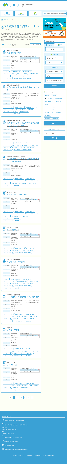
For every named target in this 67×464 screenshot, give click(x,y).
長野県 (6, 429)
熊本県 (12, 449)
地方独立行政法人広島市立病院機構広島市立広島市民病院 (23, 160)
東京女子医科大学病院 (16, 261)
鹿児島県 (23, 449)
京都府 (9, 437)
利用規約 (29, 455)
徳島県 (3, 445)
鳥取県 (3, 441)
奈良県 (16, 437)
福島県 (22, 420)
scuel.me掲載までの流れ (48, 455)
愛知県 (3, 433)
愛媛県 (9, 445)
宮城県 (12, 420)
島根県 (6, 441)
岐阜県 (6, 433)
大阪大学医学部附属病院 (17, 194)
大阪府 (3, 437)
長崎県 (9, 449)
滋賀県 (12, 437)
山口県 (16, 441)
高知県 (12, 445)
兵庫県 (6, 437)
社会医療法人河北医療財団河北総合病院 (23, 297)
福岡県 (3, 449)
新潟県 (3, 429)
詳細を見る (36, 56)
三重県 (12, 433)
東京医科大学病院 (14, 52)
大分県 (16, 449)
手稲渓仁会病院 (13, 364)
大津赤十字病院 (13, 330)
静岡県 (9, 433)
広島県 (12, 441)
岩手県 (9, 420)
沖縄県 (26, 449)
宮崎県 (19, 449)
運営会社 (37, 455)
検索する (54, 86)
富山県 (9, 429)
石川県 (12, 429)
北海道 (3, 420)
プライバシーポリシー (18, 455)
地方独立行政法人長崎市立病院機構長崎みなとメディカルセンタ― (23, 124)
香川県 (6, 445)
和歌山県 (20, 437)
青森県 (6, 420)
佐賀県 (6, 449)
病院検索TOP (7, 19)
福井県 (16, 429)
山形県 (19, 420)
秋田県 (16, 420)
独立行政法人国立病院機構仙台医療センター (23, 88)
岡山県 (9, 441)
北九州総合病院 (13, 229)
